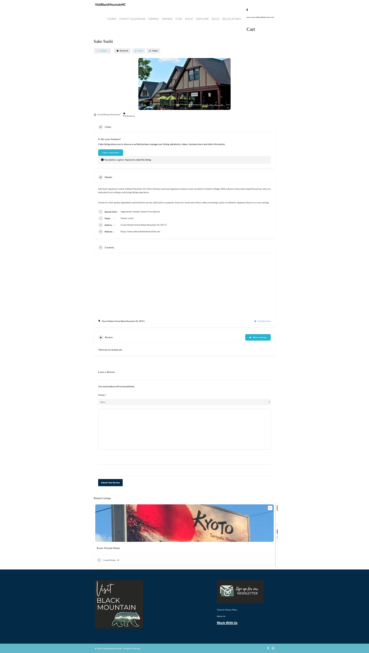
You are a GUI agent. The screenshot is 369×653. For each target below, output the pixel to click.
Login (119, 159)
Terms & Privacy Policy (227, 609)
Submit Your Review (110, 482)
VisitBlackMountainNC (110, 4)
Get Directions (264, 321)
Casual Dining (103, 114)
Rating (102, 394)
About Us (221, 616)
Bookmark (124, 51)
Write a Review (260, 337)
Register (129, 159)
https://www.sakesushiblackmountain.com (140, 231)
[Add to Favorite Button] (270, 508)
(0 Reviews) (130, 116)
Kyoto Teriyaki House (108, 548)
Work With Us (227, 623)
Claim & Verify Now (110, 152)
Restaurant (115, 114)
